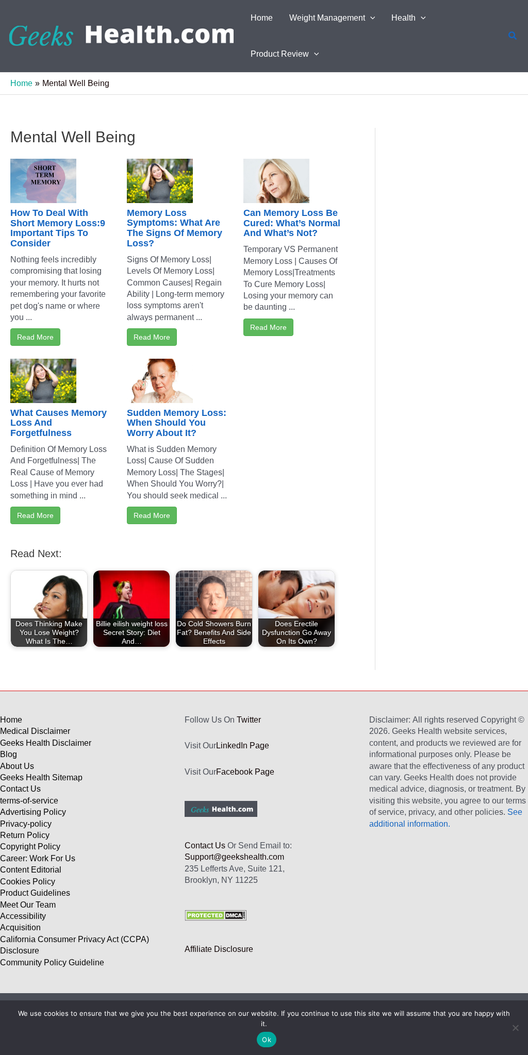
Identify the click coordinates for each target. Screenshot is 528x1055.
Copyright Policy (30, 846)
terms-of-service (29, 800)
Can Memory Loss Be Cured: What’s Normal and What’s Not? (291, 223)
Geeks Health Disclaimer (45, 743)
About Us (17, 766)
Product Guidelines (35, 893)
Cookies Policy (27, 881)
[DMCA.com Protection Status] (215, 914)
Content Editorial (30, 869)
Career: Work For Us (37, 858)
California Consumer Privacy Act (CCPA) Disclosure (74, 945)
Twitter (249, 719)
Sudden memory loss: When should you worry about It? (176, 423)
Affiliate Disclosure (219, 949)
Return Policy (25, 835)
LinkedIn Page (242, 745)
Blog (8, 754)
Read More (35, 337)
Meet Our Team (28, 904)
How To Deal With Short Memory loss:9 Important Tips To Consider (57, 228)
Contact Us (20, 788)
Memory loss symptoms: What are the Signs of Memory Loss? (174, 228)
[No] (515, 1028)
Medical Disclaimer (35, 731)
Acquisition (20, 927)
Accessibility (23, 916)
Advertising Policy (33, 812)
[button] (370, 18)
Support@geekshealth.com (234, 856)
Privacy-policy (26, 823)
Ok (266, 1039)
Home (11, 719)
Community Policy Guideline (52, 962)
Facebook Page (245, 771)
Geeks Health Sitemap (41, 777)
